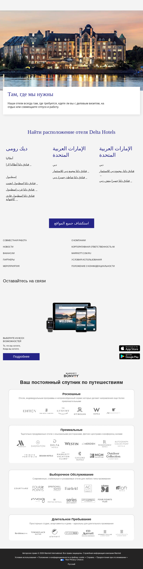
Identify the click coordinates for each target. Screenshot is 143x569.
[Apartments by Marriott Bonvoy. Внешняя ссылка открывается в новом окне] (122, 533)
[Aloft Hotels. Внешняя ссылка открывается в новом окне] (122, 488)
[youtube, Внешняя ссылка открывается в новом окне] (19, 292)
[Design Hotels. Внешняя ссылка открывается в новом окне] (46, 455)
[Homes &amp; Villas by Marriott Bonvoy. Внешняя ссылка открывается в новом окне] (105, 533)
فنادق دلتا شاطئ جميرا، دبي (69, 177)
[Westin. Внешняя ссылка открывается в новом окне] (71, 443)
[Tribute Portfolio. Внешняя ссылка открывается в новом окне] (30, 455)
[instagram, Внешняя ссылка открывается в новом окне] (6, 292)
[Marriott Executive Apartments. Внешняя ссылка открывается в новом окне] (88, 533)
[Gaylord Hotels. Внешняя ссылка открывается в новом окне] (80, 455)
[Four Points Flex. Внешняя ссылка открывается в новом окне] (38, 488)
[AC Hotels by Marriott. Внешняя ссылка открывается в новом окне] (88, 488)
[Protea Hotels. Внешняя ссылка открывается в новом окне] (55, 500)
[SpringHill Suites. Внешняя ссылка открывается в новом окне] (55, 488)
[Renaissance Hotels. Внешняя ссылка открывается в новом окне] (105, 443)
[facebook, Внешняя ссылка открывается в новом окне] (12, 292)
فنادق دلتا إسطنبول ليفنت (21, 183)
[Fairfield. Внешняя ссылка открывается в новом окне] (71, 488)
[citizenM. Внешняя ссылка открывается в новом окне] (105, 488)
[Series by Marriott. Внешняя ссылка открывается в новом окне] (71, 500)
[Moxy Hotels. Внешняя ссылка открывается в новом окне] (38, 500)
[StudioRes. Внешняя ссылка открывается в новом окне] (71, 533)
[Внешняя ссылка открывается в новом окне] (129, 351)
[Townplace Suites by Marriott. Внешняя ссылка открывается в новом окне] (38, 533)
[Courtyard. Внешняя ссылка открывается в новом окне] (21, 488)
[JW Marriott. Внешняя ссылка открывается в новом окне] (113, 411)
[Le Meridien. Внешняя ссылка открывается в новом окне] (88, 443)
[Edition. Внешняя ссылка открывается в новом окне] (30, 411)
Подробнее (21, 356)
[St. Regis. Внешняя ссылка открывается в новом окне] (80, 411)
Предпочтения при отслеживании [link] (111, 557)
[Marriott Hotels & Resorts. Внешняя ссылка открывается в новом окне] (21, 443)
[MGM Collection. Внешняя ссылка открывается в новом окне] (97, 455)
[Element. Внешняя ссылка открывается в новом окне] (55, 533)
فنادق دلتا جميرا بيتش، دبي (114, 180)
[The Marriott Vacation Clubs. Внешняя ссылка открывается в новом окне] (63, 455)
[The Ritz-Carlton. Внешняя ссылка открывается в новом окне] (46, 411)
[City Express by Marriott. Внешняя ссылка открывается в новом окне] (88, 500)
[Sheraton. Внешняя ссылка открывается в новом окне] (38, 443)
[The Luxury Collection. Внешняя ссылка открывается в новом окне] (63, 411)
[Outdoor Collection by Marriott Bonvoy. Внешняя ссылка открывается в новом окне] (113, 455)
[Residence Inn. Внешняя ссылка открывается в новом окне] (21, 533)
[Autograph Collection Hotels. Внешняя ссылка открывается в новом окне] (122, 443)
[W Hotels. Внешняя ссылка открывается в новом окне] (97, 411)
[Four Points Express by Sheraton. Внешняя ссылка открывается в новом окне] (105, 500)
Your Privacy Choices (74, 560)
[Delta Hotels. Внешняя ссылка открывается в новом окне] (55, 443)
